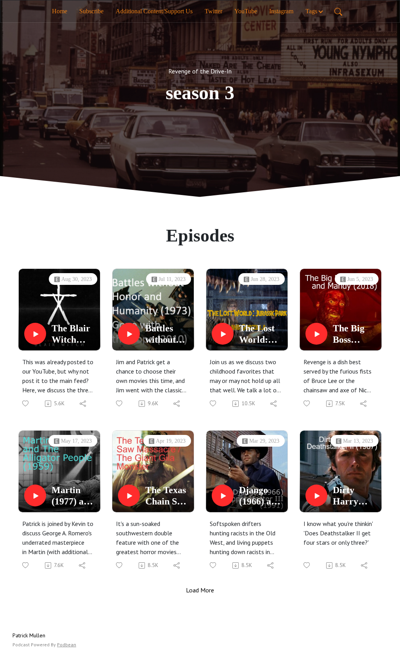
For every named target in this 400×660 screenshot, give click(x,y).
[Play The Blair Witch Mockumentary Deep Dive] (35, 334)
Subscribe (91, 11)
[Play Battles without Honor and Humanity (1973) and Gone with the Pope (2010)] (129, 334)
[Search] (338, 11)
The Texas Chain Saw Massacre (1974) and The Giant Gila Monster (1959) (166, 496)
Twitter (213, 11)
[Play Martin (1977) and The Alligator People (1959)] (35, 495)
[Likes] (25, 403)
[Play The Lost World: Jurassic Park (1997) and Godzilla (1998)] (223, 334)
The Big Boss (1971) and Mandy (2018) (354, 334)
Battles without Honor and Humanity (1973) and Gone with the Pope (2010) (167, 334)
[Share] (83, 404)
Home (59, 11)
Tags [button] (311, 11)
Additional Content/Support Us (154, 11)
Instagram (281, 11)
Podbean (66, 644)
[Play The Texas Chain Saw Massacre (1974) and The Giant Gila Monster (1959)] (129, 495)
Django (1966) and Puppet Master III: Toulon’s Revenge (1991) (261, 496)
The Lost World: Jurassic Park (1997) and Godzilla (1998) (260, 334)
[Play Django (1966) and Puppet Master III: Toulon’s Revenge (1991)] (223, 495)
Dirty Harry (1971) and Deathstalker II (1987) (354, 496)
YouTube (245, 11)
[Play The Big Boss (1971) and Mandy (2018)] (316, 334)
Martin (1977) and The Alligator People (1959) (73, 496)
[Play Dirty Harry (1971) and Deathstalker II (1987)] (316, 495)
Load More (200, 590)
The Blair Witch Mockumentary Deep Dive (74, 334)
